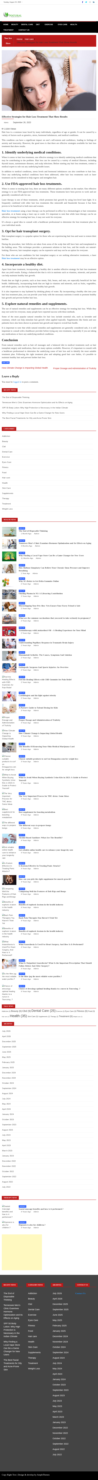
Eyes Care (62, 24)
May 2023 (6, 1140)
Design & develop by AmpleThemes (34, 1475)
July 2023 (6, 1135)
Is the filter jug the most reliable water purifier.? (40, 976)
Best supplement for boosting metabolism (37, 812)
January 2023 (8, 1156)
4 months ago (26, 546)
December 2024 (9, 1073)
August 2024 (7, 1093)
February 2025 (8, 1062)
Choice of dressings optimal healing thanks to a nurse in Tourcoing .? (49, 989)
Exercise (49, 24)
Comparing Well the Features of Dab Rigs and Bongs (42, 891)
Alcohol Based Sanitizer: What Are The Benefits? (41, 838)
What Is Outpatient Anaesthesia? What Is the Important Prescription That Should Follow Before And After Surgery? (55, 964)
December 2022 (9, 1161)
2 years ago (26, 584)
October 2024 (8, 1083)
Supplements (7, 493)
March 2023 (7, 1151)
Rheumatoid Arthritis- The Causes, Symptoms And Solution (45, 655)
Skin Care (6, 488)
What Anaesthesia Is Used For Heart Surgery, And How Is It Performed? (51, 944)
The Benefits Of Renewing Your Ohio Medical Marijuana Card (47, 747)
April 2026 (6, 1036)
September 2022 (9, 1177)
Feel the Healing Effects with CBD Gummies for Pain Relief (45, 680)
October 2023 (8, 1119)
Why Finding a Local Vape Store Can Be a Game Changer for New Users (33, 413)
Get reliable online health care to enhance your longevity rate (46, 850)
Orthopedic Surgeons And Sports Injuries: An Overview (43, 667)
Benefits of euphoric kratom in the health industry (41, 905)
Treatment (8, 30)
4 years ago (26, 815)
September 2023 (9, 1125)
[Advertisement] (22, 1252)
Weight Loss (7, 509)
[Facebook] (83, 2)
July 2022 (6, 1187)
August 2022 (7, 1182)
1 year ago (25, 573)
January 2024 (8, 1114)
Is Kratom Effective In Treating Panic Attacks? (40, 866)
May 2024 (6, 1104)
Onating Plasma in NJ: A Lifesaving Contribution (41, 593)
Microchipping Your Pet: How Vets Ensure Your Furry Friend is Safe (49, 606)
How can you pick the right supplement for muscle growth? (45, 879)
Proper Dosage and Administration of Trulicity (39, 720)
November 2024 (9, 1078)
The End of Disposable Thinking (15, 397)
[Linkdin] (93, 2)
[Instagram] (90, 2)
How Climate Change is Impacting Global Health (40, 733)
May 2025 (6, 1057)
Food (4, 473)
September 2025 (9, 1047)
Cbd (4, 446)
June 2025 (6, 1052)
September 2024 (9, 1088)
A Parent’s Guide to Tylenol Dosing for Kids (38, 708)
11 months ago (27, 558)
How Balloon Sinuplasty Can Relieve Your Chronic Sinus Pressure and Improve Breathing (54, 569)
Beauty (14, 24)
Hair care (6, 478)
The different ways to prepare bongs (35, 825)
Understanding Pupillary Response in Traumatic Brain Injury (46, 643)
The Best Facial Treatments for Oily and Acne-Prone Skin (26, 418)
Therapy (5, 498)
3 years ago (26, 710)
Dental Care (27, 24)
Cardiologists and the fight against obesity (37, 695)
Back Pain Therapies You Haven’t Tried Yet (38, 918)
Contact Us (24, 30)
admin (36, 534)
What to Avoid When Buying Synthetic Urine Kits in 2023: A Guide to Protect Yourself (53, 778)
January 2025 (8, 1068)
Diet (38, 24)
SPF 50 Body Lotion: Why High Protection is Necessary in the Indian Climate (35, 408)
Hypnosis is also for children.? (32, 1225)
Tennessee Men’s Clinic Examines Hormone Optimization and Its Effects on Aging (37, 402)
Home (5, 24)
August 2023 (7, 1130)
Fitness (5, 467)
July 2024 (6, 1099)
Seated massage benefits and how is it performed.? (41, 1209)
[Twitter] (86, 2)
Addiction (6, 436)
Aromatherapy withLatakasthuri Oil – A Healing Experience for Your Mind (52, 630)
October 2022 (8, 1171)
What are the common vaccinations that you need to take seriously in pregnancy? (55, 618)
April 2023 (6, 1145)
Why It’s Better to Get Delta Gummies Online (39, 581)
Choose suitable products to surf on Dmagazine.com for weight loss (48, 759)
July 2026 (6, 1031)
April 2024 (6, 1109)
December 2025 (9, 1041)
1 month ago (26, 534)
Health (73, 24)
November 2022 (9, 1166)
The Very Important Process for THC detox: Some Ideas (44, 796)
